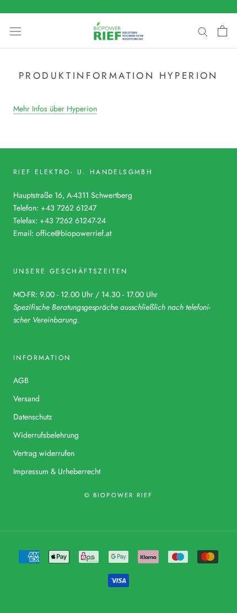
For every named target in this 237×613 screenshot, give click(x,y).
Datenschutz (32, 416)
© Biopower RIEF (118, 495)
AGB (21, 380)
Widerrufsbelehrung (46, 434)
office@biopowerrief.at (73, 233)
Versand (26, 398)
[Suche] (203, 30)
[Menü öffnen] (15, 30)
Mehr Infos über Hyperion (55, 108)
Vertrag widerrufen (43, 453)
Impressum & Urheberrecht (56, 471)
